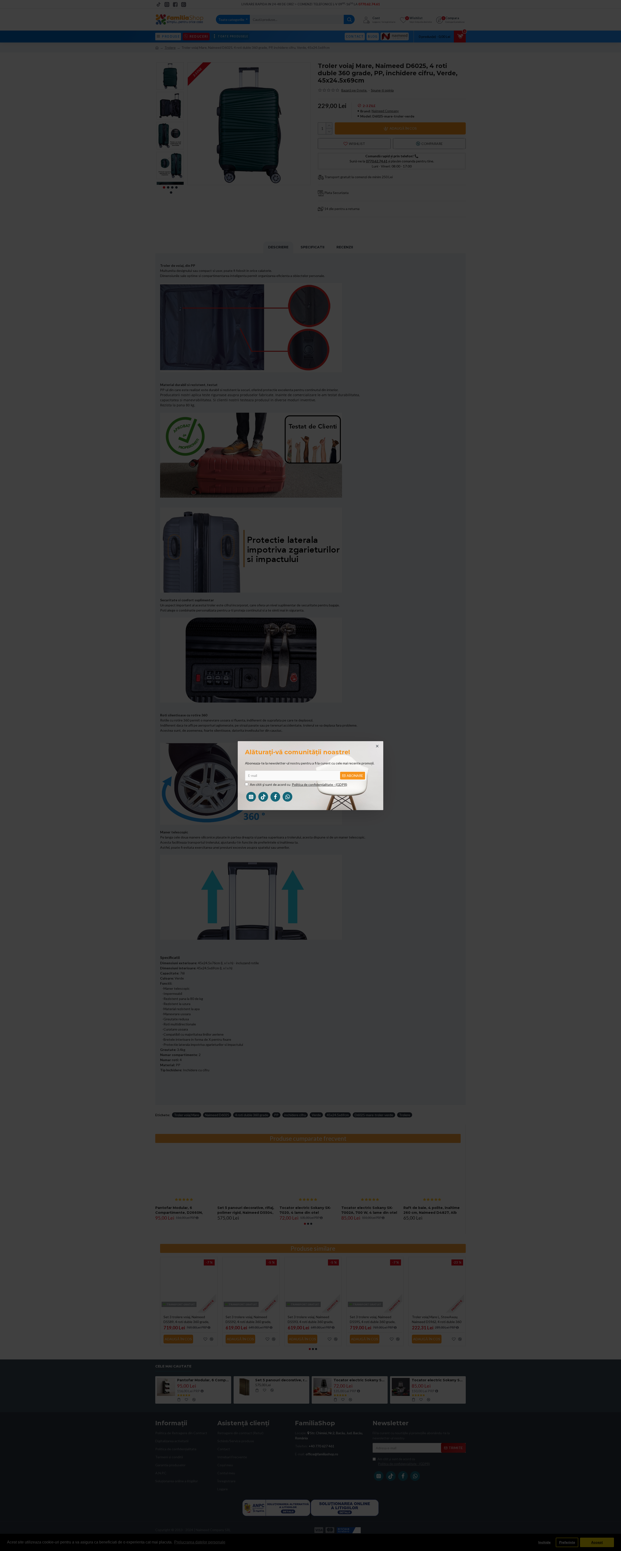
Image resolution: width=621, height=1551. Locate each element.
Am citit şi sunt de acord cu (298, 784)
